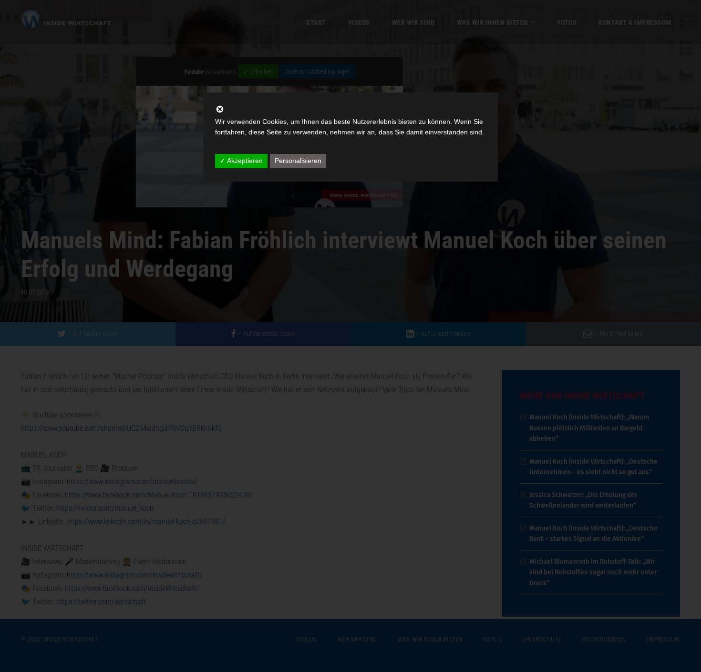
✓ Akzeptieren (241, 160)
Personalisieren (298, 160)
